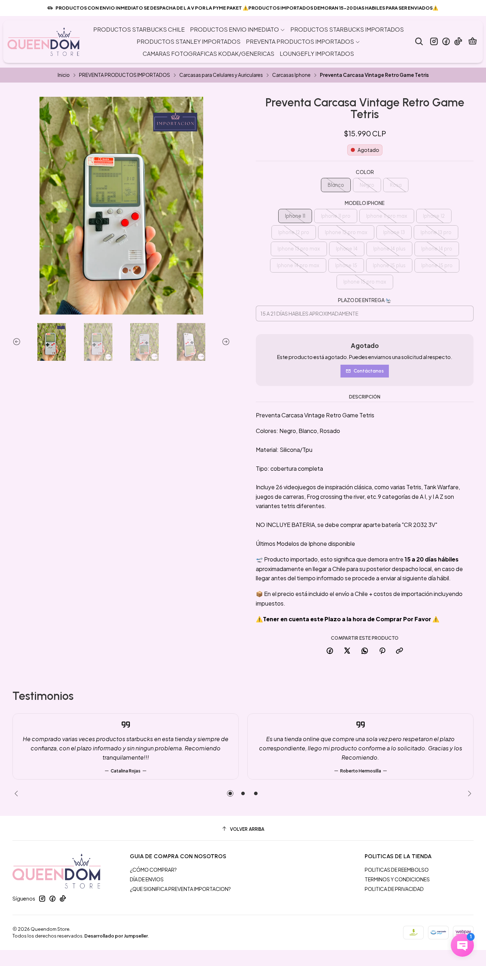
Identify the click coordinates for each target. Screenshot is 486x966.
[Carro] (473, 41)
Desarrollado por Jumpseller (116, 936)
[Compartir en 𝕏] (347, 651)
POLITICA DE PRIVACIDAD (394, 889)
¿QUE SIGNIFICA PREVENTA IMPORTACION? (180, 889)
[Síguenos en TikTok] (458, 41)
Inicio (64, 75)
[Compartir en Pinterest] (382, 651)
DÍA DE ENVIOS (147, 879)
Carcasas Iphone (291, 75)
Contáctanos (369, 371)
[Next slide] (225, 342)
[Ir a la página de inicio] (43, 41)
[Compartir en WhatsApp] (365, 651)
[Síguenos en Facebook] (446, 41)
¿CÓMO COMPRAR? (153, 869)
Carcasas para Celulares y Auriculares (221, 75)
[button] (230, 793)
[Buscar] (419, 41)
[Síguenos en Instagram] (433, 41)
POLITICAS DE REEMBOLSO (397, 869)
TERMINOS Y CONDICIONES (397, 879)
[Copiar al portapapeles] (399, 651)
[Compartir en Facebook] (330, 651)
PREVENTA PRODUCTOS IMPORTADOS (124, 75)
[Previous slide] (17, 342)
